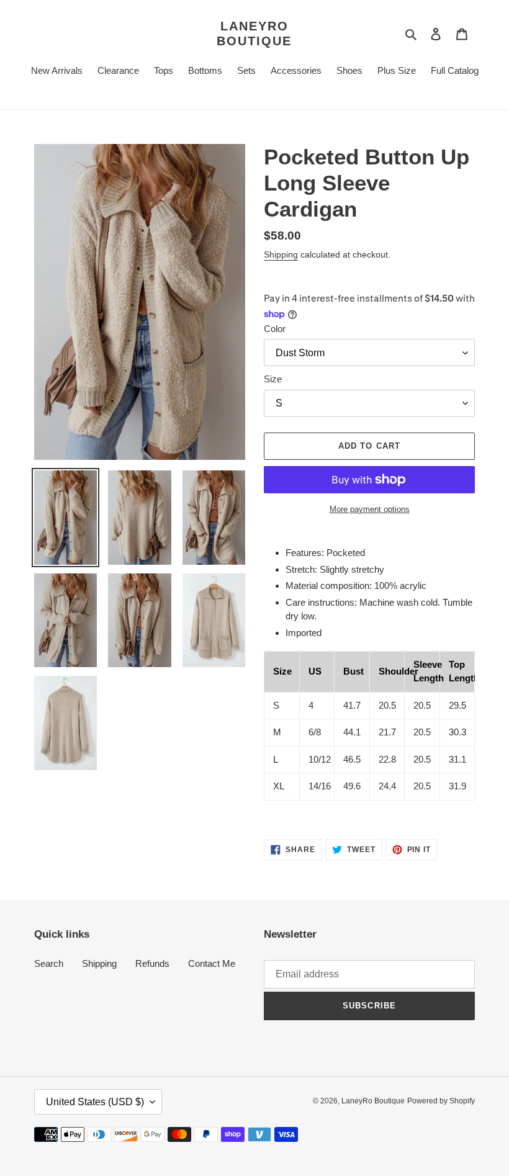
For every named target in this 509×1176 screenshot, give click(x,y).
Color (275, 328)
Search (48, 963)
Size (273, 379)
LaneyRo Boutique (254, 33)
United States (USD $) (95, 1102)
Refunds (152, 963)
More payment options (370, 509)
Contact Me (211, 963)
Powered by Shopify (441, 1101)
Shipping (281, 254)
